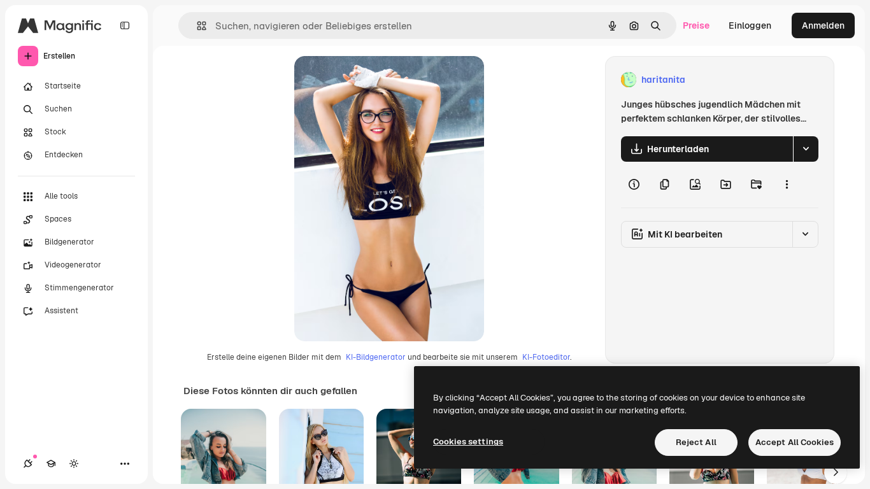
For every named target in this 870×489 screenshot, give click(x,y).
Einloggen (750, 25)
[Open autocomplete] (196, 26)
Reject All (696, 442)
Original (376, 80)
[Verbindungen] (28, 463)
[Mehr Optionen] (786, 184)
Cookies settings (468, 441)
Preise (696, 25)
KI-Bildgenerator (376, 357)
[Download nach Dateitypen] (805, 149)
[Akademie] (51, 463)
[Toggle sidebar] (125, 25)
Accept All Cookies (794, 442)
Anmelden (823, 25)
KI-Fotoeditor (546, 357)
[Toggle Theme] (74, 463)
